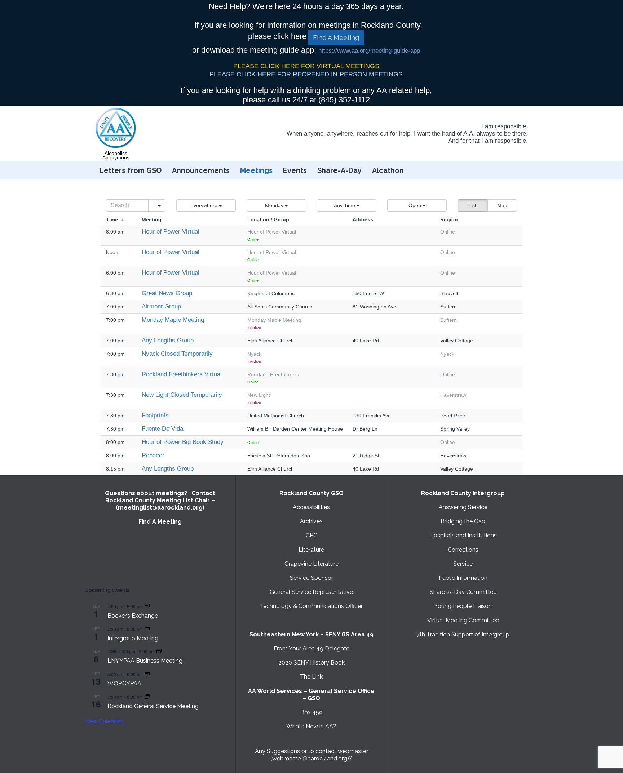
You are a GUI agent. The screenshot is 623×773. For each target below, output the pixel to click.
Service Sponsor (311, 577)
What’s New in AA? (311, 726)
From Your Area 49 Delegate (311, 648)
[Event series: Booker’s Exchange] (147, 606)
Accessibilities (311, 507)
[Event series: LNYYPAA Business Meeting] (159, 651)
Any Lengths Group (168, 340)
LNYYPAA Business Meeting (144, 660)
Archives (311, 521)
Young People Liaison (463, 606)
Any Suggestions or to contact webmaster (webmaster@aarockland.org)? (311, 755)
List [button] (472, 205)
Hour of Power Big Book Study (183, 442)
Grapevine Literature (311, 563)
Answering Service (463, 507)
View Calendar (103, 721)
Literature (311, 549)
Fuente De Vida (162, 428)
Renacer (153, 455)
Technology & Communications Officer (311, 606)
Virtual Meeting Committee (463, 620)
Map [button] (502, 205)
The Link (311, 676)
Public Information (463, 577)
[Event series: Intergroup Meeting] (147, 629)
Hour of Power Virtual (170, 231)
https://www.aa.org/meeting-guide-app (369, 50)
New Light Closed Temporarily (182, 394)
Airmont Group (161, 306)
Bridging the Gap (463, 521)
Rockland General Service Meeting (153, 706)
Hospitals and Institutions (463, 535)
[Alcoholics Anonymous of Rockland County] (116, 128)
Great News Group (167, 293)
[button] (206, 205)
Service (463, 563)
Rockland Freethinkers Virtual (182, 374)
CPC (311, 535)
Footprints (155, 415)
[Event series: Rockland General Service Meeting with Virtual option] (147, 696)
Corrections (463, 549)
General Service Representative (311, 591)
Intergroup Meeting (132, 638)
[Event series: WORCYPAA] (147, 674)
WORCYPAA (124, 683)
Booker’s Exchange (132, 615)
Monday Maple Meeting (173, 319)
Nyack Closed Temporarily (177, 353)
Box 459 (311, 712)
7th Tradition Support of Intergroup (462, 634)
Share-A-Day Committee (463, 591)
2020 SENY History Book (311, 662)
